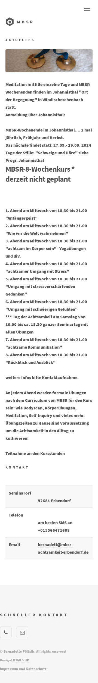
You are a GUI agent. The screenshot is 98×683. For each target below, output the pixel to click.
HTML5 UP (21, 660)
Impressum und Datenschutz (23, 668)
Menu (87, 8)
